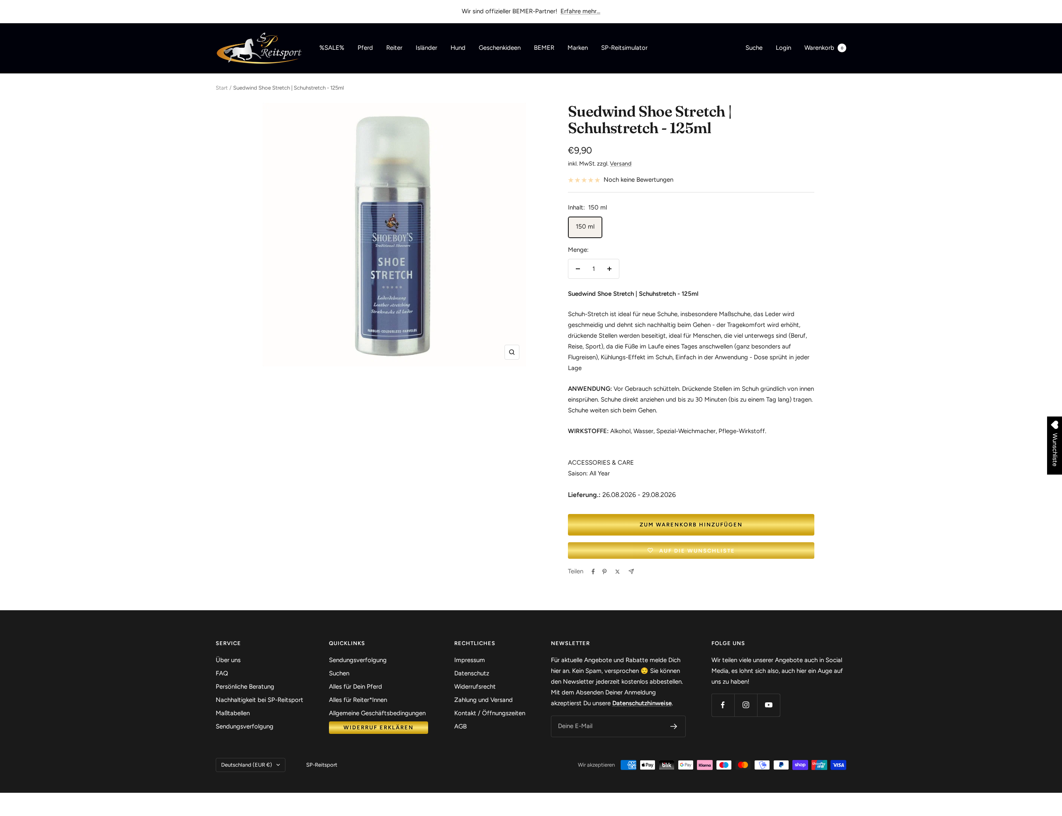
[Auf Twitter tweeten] (617, 572)
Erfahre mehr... (580, 11)
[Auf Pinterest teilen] (604, 572)
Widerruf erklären (378, 727)
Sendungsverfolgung (244, 726)
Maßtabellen (233, 713)
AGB (460, 726)
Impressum (469, 660)
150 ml (585, 226)
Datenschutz (471, 673)
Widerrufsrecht (475, 686)
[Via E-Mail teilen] (631, 571)
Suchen (339, 673)
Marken (578, 47)
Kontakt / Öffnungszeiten (489, 713)
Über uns (228, 660)
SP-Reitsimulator (624, 47)
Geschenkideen (500, 47)
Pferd (365, 47)
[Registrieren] (673, 726)
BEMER (544, 47)
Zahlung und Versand (483, 700)
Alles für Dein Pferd (355, 686)
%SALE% (331, 47)
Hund (458, 47)
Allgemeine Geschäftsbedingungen (377, 713)
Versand (620, 163)
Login (783, 47)
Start (222, 88)
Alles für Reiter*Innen (358, 700)
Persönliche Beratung (245, 686)
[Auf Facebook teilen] (593, 572)
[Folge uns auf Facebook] (722, 705)
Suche (753, 47)
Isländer (426, 47)
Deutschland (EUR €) (246, 765)
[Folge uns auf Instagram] (745, 705)
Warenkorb (823, 47)
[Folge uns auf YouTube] (768, 705)
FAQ (222, 673)
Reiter (394, 47)
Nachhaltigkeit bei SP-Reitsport (259, 700)
